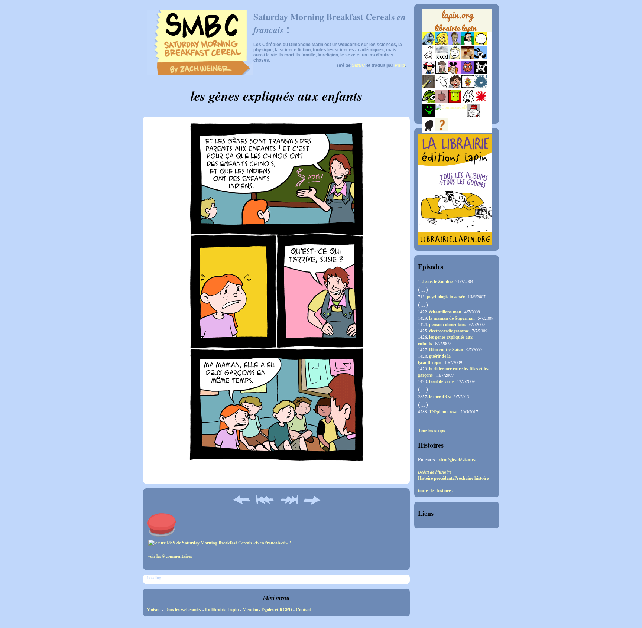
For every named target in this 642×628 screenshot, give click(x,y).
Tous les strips (431, 430)
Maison (154, 609)
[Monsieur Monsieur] (480, 101)
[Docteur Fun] (454, 72)
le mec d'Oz (440, 396)
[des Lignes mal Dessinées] (454, 57)
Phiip (400, 65)
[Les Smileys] (428, 115)
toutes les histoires (435, 490)
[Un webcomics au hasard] (441, 130)
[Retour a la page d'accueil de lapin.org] (457, 22)
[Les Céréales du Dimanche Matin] (454, 43)
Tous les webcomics (183, 609)
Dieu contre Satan (446, 349)
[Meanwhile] (480, 86)
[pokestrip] (428, 72)
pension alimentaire (447, 324)
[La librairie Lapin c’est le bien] (455, 244)
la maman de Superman (452, 318)
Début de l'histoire (434, 472)
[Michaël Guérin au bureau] (428, 130)
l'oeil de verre (441, 381)
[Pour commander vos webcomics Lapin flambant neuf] (457, 30)
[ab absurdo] (480, 43)
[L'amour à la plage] (467, 86)
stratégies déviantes (457, 459)
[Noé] (428, 86)
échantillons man (445, 312)
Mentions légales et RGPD (267, 609)
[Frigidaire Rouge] (454, 101)
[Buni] (480, 57)
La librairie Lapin (222, 609)
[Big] (467, 57)
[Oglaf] (441, 43)
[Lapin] (428, 43)
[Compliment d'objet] (441, 101)
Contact (303, 609)
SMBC (358, 65)
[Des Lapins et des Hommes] (473, 115)
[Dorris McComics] (467, 72)
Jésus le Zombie (437, 281)
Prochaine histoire (471, 478)
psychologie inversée (446, 296)
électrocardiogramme (449, 331)
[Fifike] (428, 57)
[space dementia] (480, 72)
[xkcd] (441, 57)
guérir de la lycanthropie (434, 359)
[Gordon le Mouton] (441, 86)
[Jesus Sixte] (441, 72)
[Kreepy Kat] (467, 101)
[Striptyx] (454, 86)
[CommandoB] (451, 107)
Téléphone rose (443, 412)
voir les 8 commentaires (170, 556)
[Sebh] (467, 43)
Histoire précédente (436, 478)
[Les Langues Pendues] (428, 101)
